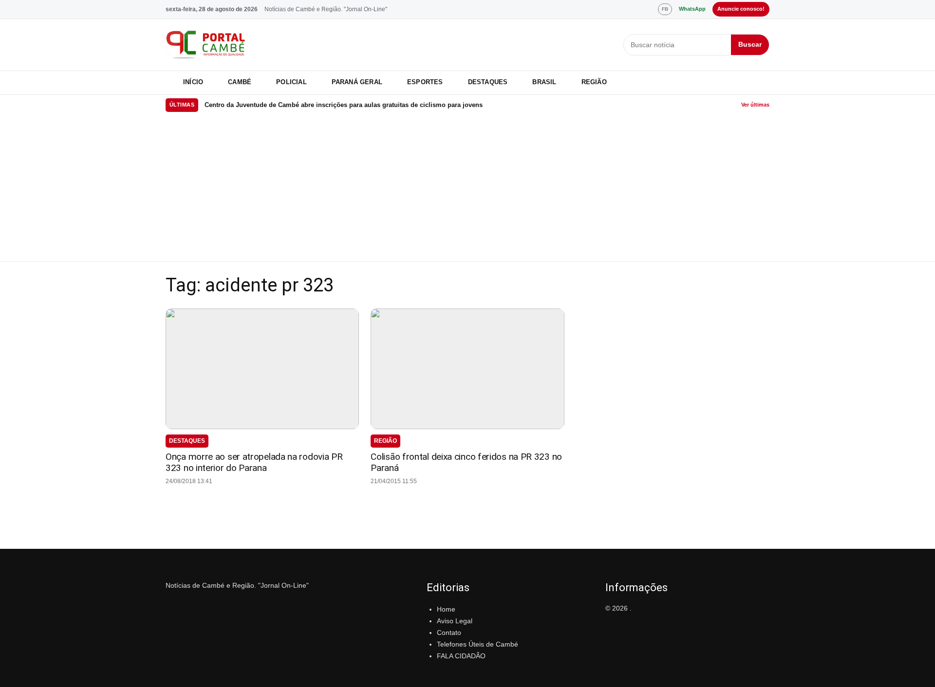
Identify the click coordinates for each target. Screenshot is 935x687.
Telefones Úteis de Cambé (477, 644)
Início (193, 82)
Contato (449, 632)
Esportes (425, 82)
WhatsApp (692, 9)
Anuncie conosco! (741, 9)
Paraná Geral (357, 82)
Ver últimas (755, 105)
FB (665, 9)
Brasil (544, 82)
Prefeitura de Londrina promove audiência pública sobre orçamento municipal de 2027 (336, 104)
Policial (291, 82)
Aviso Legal (454, 621)
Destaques (488, 82)
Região (594, 82)
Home (446, 609)
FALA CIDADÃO (461, 656)
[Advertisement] (467, 188)
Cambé (239, 82)
